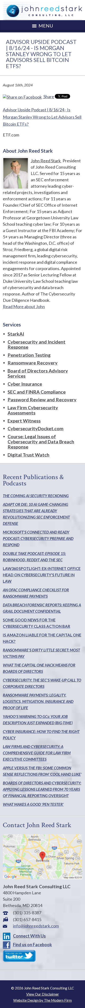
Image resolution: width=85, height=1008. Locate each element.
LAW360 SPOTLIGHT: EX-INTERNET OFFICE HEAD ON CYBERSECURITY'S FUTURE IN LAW (42, 574)
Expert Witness (24, 420)
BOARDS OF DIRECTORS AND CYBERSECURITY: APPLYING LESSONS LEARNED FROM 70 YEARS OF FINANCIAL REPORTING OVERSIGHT (42, 789)
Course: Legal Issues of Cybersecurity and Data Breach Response (41, 442)
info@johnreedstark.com (36, 925)
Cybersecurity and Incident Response (36, 344)
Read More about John (24, 306)
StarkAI (16, 334)
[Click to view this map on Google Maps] (42, 877)
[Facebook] (7, 944)
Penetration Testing (29, 355)
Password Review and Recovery (42, 399)
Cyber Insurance (25, 384)
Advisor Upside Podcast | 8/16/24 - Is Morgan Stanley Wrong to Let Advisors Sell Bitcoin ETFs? (42, 117)
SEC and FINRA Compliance (37, 392)
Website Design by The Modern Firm (42, 1000)
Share (48, 96)
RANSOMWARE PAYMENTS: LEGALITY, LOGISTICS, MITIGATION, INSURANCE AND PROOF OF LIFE (38, 701)
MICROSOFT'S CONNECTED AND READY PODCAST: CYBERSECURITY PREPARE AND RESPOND (38, 538)
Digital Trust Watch (28, 454)
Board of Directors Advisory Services (38, 373)
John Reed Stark (46, 160)
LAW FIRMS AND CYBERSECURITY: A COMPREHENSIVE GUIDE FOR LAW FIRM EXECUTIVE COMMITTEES (37, 752)
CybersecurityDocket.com (36, 428)
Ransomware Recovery (33, 362)
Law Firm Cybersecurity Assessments (33, 410)
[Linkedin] (7, 935)
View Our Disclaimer (42, 994)
